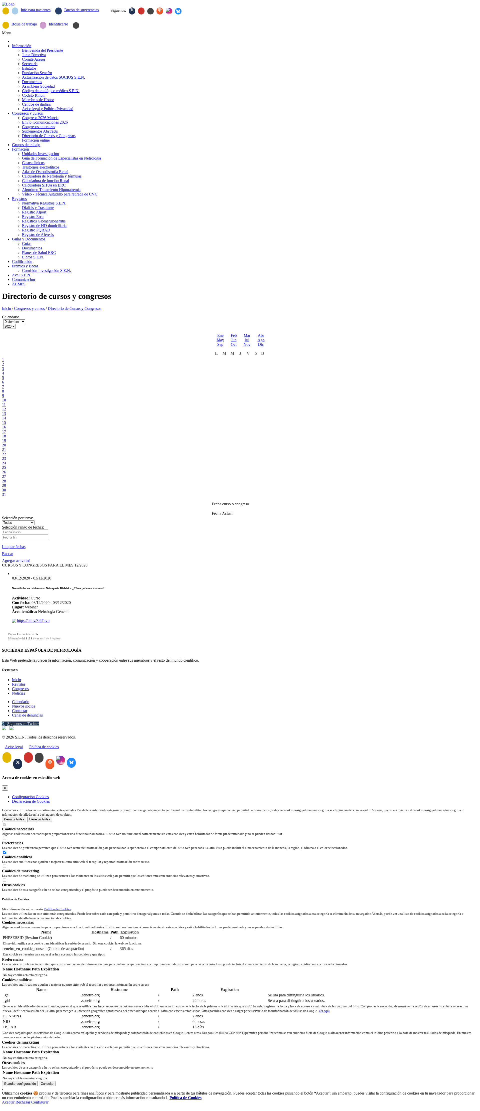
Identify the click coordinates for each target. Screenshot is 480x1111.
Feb (234, 335)
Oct (233, 344)
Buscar (7, 554)
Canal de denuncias (27, 715)
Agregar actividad (16, 560)
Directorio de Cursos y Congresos (74, 308)
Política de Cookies (57, 909)
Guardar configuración (20, 1084)
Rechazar (23, 1102)
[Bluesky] (178, 11)
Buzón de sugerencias (81, 10)
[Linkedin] (150, 11)
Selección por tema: (17, 518)
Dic (261, 344)
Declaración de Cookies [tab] (31, 801)
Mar (247, 335)
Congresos (20, 689)
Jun (233, 340)
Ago (261, 340)
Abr (261, 335)
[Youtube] (141, 10)
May (220, 340)
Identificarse (58, 24)
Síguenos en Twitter (23, 724)
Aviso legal (14, 747)
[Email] (5, 10)
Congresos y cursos (29, 308)
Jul (247, 340)
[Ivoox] (159, 10)
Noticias (18, 693)
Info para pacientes (35, 10)
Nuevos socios (23, 706)
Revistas (18, 684)
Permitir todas (14, 819)
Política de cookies (44, 747)
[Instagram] (169, 11)
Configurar (39, 1102)
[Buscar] (76, 25)
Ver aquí (324, 1011)
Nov (247, 344)
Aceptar (8, 1102)
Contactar (19, 711)
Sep (220, 344)
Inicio (6, 308)
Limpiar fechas (14, 547)
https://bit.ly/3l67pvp (33, 620)
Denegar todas (39, 819)
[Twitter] (132, 10)
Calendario (20, 702)
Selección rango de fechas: (23, 527)
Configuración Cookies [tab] (30, 797)
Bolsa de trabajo (24, 24)
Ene (220, 335)
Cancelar (47, 1084)
